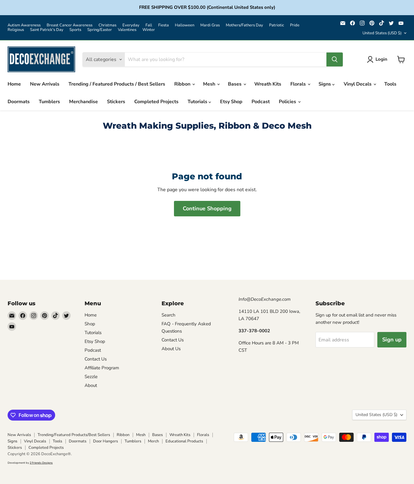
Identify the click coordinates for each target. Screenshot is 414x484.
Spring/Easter (99, 30)
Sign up (392, 339)
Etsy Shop (231, 101)
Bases (235, 84)
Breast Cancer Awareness (69, 25)
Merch (153, 441)
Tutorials (198, 101)
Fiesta (163, 25)
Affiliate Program (102, 368)
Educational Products (184, 441)
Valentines (127, 30)
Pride (294, 25)
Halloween (184, 25)
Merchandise (83, 101)
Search (168, 315)
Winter (148, 30)
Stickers (116, 101)
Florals (298, 84)
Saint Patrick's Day (46, 30)
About (91, 385)
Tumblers (49, 101)
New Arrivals (44, 84)
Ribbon (183, 84)
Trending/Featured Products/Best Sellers (74, 435)
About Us (171, 349)
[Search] (334, 59)
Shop (90, 324)
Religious (16, 30)
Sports (75, 30)
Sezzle (91, 377)
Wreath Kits (267, 84)
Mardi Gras (210, 25)
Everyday (130, 25)
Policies (288, 101)
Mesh (209, 84)
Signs (325, 84)
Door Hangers (105, 441)
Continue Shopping (207, 208)
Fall (148, 25)
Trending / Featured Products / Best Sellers (116, 84)
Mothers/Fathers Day (244, 25)
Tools (390, 84)
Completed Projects (156, 101)
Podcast (261, 101)
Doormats (19, 101)
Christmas (107, 25)
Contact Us (96, 359)
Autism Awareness (24, 25)
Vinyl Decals (358, 84)
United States (382, 33)
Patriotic (276, 25)
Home (14, 84)
